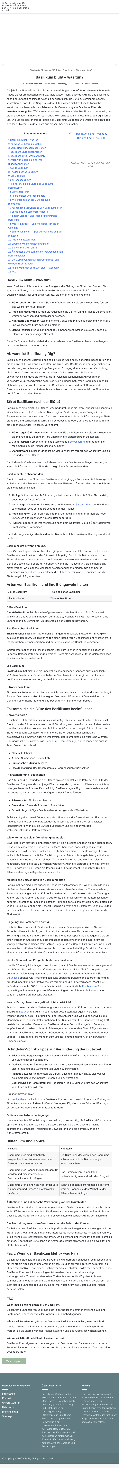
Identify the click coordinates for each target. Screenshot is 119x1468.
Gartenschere (83, 504)
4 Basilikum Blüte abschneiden (25, 151)
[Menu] (115, 8)
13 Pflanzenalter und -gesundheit (26, 195)
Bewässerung (77, 441)
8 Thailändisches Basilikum (23, 171)
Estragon (24, 1011)
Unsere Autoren (11, 1402)
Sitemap (7, 1416)
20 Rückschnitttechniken (22, 239)
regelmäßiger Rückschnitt (25, 1099)
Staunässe (13, 977)
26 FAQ (12, 271)
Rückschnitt (45, 851)
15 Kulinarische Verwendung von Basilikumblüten (35, 207)
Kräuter (57, 70)
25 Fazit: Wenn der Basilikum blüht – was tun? (33, 267)
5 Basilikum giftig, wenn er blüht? (26, 155)
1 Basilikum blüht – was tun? (23, 139)
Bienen (49, 741)
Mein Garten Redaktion (32, 84)
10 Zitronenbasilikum (19, 179)
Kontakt (6, 1398)
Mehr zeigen (13, 1361)
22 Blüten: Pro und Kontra (22, 247)
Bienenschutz (10, 1411)
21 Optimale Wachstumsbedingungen (28, 243)
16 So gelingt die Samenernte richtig (28, 211)
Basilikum (75, 163)
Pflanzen (47, 70)
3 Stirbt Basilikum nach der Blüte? (27, 147)
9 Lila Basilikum (16, 175)
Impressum (8, 1393)
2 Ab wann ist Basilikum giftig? (25, 143)
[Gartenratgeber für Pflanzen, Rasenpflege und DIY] (16, 6)
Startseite (34, 70)
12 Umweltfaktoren (18, 191)
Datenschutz (9, 1407)
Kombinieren (89, 986)
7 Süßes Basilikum (18, 167)
